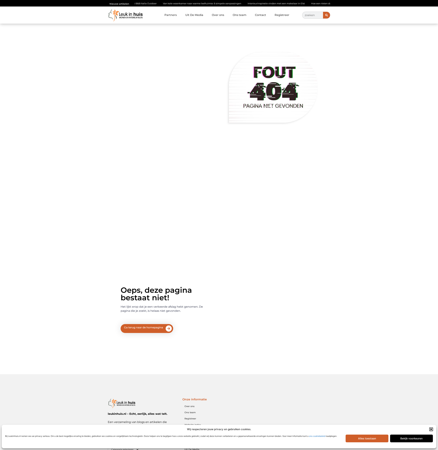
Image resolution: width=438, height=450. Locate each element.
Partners (170, 15)
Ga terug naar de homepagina (143, 327)
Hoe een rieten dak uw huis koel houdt (320, 3)
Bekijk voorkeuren (411, 438)
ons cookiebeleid (317, 436)
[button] (431, 429)
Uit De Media (194, 15)
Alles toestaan (367, 438)
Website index (192, 424)
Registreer (282, 15)
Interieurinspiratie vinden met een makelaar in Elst (263, 3)
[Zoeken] (326, 15)
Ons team (239, 15)
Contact (260, 15)
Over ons (218, 15)
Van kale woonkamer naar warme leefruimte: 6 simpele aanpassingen (189, 3)
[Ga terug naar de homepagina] (169, 328)
